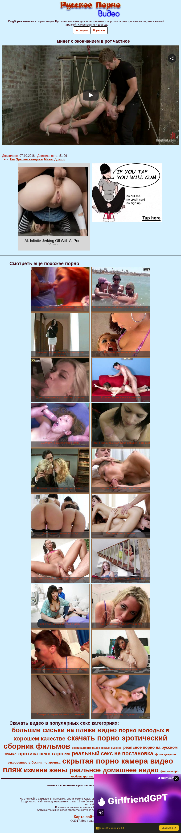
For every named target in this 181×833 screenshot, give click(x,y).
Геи (12, 159)
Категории (82, 30)
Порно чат (99, 30)
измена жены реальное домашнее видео (91, 770)
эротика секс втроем (44, 753)
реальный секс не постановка (112, 753)
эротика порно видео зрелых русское (96, 747)
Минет (48, 159)
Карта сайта (85, 817)
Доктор (59, 159)
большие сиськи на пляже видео (64, 730)
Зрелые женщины (29, 159)
